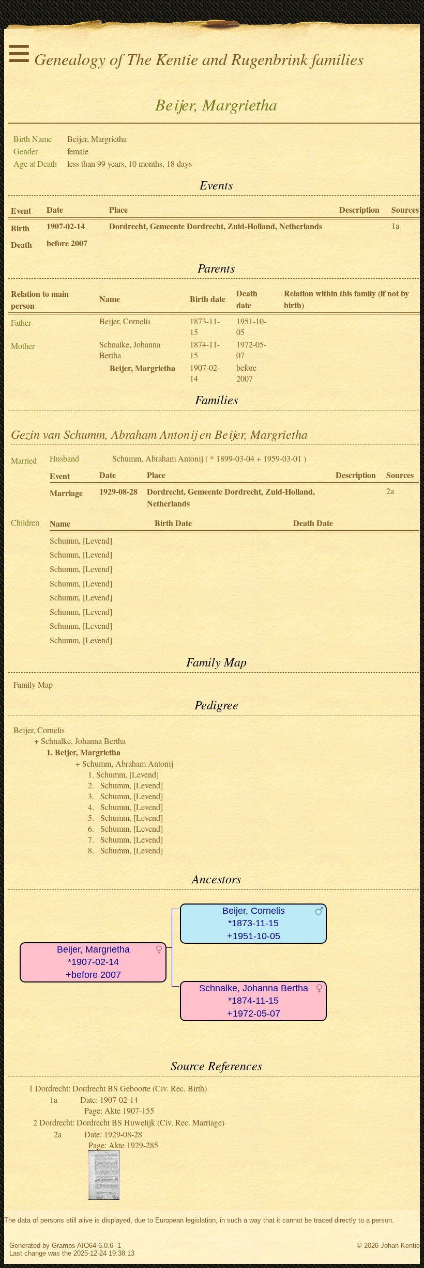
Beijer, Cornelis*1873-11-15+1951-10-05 (253, 923)
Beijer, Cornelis (124, 320)
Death (21, 244)
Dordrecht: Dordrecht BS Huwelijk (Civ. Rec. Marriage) (131, 1122)
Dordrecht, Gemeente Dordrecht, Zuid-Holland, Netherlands (215, 226)
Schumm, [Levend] (81, 540)
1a (395, 225)
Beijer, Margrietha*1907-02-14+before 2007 (93, 962)
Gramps (63, 1245)
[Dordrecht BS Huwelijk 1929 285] (103, 1196)
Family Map (33, 684)
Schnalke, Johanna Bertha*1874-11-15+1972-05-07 (253, 1001)
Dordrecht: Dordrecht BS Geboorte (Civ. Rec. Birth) (121, 1088)
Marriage (66, 493)
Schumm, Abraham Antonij (157, 458)
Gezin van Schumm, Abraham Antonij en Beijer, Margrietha (159, 433)
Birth (20, 228)
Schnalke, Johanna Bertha (83, 740)
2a (390, 490)
